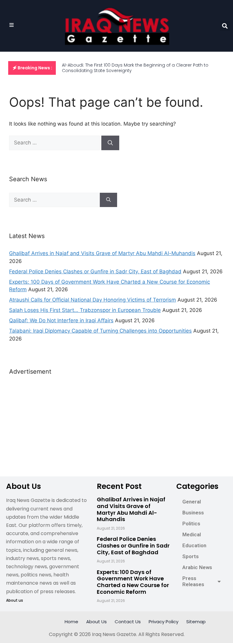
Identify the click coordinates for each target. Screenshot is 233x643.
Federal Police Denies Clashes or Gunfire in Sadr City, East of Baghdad (95, 271)
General (191, 502)
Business (193, 513)
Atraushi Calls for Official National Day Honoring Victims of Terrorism (92, 300)
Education (194, 545)
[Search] (110, 143)
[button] (225, 26)
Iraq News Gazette (114, 634)
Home (71, 621)
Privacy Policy (163, 621)
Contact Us (128, 621)
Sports (190, 556)
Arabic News (197, 567)
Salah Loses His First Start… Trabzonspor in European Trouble (85, 310)
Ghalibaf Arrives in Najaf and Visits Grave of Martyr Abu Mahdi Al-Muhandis (102, 253)
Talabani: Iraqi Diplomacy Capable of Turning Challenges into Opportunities (100, 331)
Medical (191, 534)
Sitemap (196, 621)
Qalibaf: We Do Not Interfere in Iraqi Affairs (61, 320)
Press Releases (193, 581)
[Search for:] (55, 143)
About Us (96, 621)
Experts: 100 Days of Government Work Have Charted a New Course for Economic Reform (133, 582)
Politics (191, 523)
